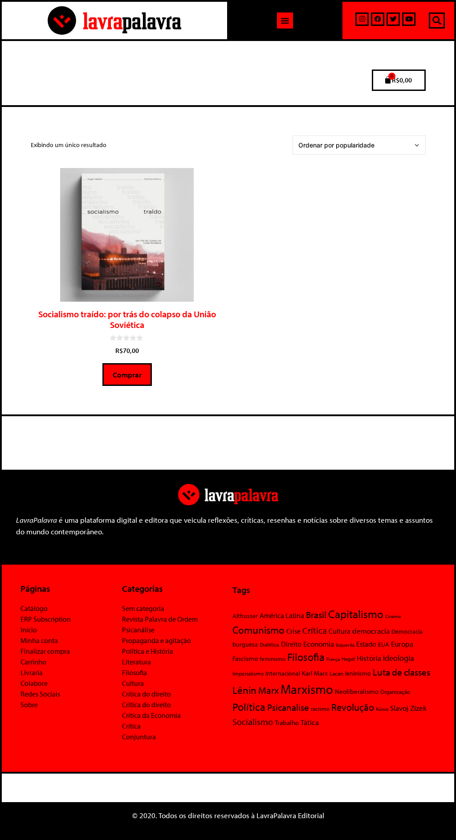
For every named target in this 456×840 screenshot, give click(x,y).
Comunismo (258, 629)
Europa (402, 643)
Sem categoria (143, 608)
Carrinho (33, 661)
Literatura (136, 661)
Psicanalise (288, 707)
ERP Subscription (45, 619)
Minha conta (39, 640)
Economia (318, 643)
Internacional (282, 673)
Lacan (336, 673)
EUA (383, 644)
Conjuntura (139, 736)
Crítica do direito (146, 693)
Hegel (348, 659)
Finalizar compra (45, 651)
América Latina (282, 615)
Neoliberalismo (357, 691)
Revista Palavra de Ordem (160, 619)
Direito (291, 643)
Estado (366, 643)
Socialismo (252, 721)
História (369, 658)
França (333, 659)
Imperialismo (248, 673)
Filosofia (134, 672)
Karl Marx (315, 672)
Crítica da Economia (151, 715)
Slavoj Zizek (408, 708)
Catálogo (34, 608)
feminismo (272, 658)
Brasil (316, 614)
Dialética (269, 644)
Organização (395, 691)
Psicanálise (138, 629)
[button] (285, 20)
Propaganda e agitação (156, 640)
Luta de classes (401, 672)
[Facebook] (377, 19)
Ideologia (398, 657)
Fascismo (245, 658)
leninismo (358, 673)
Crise (293, 631)
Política (248, 706)
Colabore (34, 683)
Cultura (133, 683)
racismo (320, 708)
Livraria (31, 672)
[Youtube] (408, 19)
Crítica (131, 725)
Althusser (245, 616)
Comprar (127, 374)
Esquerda (345, 645)
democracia (371, 630)
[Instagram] (362, 19)
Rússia (382, 709)
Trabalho (287, 722)
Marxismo (307, 688)
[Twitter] (393, 19)
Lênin (244, 690)
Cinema (393, 616)
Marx (268, 690)
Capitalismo (355, 613)
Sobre (29, 704)
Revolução (352, 707)
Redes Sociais (40, 693)
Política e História (147, 651)
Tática (310, 722)
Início (28, 629)
